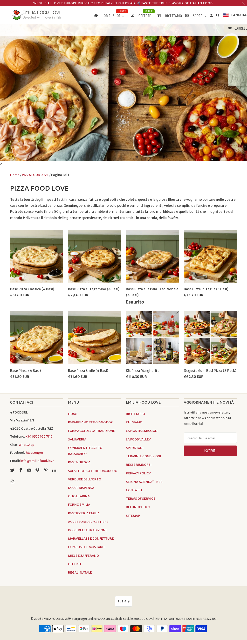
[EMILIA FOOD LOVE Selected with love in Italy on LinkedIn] (54, 470)
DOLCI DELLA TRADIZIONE (87, 530)
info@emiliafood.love (37, 461)
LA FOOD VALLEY (138, 439)
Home (15, 175)
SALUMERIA (77, 439)
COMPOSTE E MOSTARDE (87, 547)
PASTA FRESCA (79, 462)
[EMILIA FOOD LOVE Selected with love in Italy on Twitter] (12, 470)
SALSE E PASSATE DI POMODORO (92, 471)
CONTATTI (134, 490)
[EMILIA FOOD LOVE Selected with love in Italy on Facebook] (21, 470)
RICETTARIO (135, 414)
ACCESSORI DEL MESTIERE (88, 522)
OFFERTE (75, 564)
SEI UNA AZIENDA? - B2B (144, 482)
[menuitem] (102, 16)
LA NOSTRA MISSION (142, 431)
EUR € (124, 601)
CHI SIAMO (134, 422)
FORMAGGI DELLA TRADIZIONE (91, 431)
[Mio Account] (212, 16)
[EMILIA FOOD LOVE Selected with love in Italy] (36, 15)
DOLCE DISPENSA (81, 488)
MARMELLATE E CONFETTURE (91, 539)
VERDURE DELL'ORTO (84, 479)
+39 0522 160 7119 (39, 436)
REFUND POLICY (138, 507)
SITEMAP (133, 516)
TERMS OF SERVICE (140, 499)
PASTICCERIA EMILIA (84, 513)
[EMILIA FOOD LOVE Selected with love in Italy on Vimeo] (38, 470)
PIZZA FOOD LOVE (35, 175)
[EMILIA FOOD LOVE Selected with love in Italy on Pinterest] (46, 470)
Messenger (34, 453)
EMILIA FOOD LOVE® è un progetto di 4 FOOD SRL (76, 619)
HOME (73, 414)
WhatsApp (26, 445)
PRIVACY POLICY (138, 473)
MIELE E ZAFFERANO (83, 556)
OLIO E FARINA (79, 496)
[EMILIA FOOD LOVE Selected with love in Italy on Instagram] (12, 481)
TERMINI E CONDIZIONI (143, 456)
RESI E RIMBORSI (138, 465)
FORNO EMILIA (79, 505)
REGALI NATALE (80, 572)
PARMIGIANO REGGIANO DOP (90, 422)
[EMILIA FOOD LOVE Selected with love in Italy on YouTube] (29, 470)
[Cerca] (218, 16)
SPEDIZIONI (135, 448)
